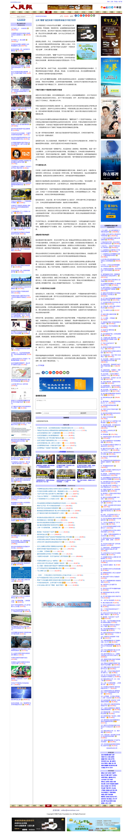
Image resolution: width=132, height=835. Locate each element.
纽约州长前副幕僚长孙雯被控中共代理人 (55, 522)
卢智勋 (103, 790)
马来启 (109, 773)
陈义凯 (115, 790)
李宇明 (114, 786)
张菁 (102, 777)
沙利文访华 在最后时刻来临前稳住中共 (56, 542)
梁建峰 (106, 765)
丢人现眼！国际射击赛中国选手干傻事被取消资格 (60, 566)
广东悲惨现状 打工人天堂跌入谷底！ (55, 499)
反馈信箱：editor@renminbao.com (66, 810)
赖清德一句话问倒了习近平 (53, 532)
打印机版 (41, 365)
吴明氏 (108, 781)
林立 (107, 803)
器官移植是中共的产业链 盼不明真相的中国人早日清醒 (61, 537)
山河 (102, 779)
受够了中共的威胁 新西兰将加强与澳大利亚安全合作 (61, 580)
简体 (108, 1)
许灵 (110, 803)
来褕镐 (112, 784)
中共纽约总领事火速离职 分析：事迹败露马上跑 (58, 491)
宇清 (108, 794)
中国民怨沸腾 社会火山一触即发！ (55, 560)
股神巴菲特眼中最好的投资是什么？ (55, 549)
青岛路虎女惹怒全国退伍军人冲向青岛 (57, 517)
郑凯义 (106, 763)
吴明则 (108, 796)
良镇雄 (108, 790)
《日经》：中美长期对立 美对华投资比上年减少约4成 (60, 575)
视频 (111, 12)
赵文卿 (103, 801)
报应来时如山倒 (49, 534)
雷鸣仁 (106, 777)
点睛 (105, 794)
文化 (83, 12)
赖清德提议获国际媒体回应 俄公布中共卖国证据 (59, 510)
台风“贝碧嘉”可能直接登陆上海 (52, 440)
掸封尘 (103, 781)
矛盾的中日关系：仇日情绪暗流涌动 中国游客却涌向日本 (60, 428)
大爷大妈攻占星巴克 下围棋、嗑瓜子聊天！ (58, 585)
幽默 (41, 12)
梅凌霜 (106, 754)
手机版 (116, 1)
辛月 (110, 786)
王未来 (108, 784)
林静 (102, 765)
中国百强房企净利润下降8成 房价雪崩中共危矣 (58, 539)
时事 (34, 12)
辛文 (105, 757)
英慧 (102, 794)
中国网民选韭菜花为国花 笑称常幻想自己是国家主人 (61, 488)
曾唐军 (116, 784)
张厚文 (114, 761)
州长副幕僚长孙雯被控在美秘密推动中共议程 (57, 503)
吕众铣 (114, 788)
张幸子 (111, 775)
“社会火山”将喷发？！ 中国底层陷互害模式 (57, 496)
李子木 (108, 767)
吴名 (102, 763)
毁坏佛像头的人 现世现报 (52, 520)
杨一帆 (109, 761)
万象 (69, 12)
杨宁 (105, 779)
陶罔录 (103, 796)
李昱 (102, 761)
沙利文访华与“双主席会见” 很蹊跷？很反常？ (58, 563)
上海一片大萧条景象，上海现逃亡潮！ (56, 527)
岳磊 (114, 801)
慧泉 (111, 794)
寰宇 (97, 12)
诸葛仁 (103, 803)
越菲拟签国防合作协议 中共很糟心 (54, 554)
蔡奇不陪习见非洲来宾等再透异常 (55, 508)
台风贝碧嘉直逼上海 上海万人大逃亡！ (56, 443)
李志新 (103, 788)
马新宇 (114, 773)
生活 (76, 12)
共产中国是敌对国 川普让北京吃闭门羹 (56, 577)
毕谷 (102, 792)
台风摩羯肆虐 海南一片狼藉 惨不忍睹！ (56, 445)
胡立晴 (115, 765)
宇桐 (107, 788)
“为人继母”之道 (49, 571)
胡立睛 (103, 784)
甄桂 (114, 792)
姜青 (111, 801)
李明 (105, 759)
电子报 (120, 1)
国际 (48, 12)
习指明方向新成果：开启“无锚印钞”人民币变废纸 (60, 556)
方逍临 (103, 767)
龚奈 (110, 763)
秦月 (111, 779)
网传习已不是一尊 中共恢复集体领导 (54, 505)
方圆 (114, 781)
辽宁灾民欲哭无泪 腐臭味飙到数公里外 (56, 568)
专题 (90, 12)
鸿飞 (115, 796)
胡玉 (102, 786)
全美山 (115, 775)
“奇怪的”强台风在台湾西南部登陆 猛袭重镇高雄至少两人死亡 (62, 430)
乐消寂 (106, 786)
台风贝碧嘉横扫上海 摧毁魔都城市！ (56, 435)
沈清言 (112, 757)
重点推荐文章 (21, 23)
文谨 (108, 757)
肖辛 (111, 767)
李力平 (115, 799)
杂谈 (118, 12)
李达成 (108, 801)
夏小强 (106, 799)
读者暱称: (39, 413)
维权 (104, 12)
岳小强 (114, 763)
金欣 (102, 754)
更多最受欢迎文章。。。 (113, 748)
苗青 (102, 799)
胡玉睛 (111, 765)
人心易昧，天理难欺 (50, 551)
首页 (13, 12)
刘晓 (102, 757)
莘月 (110, 788)
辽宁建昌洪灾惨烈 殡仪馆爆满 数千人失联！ (58, 513)
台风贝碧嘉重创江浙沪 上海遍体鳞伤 (56, 433)
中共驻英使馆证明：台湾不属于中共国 (57, 582)
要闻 (20, 12)
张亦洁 (112, 796)
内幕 (27, 12)
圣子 (108, 779)
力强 (108, 759)
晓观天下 (107, 792)
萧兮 (105, 761)
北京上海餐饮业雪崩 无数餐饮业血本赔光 (57, 546)
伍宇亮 (112, 759)
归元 (114, 777)
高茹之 (111, 799)
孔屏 (113, 754)
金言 (111, 790)
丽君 (110, 754)
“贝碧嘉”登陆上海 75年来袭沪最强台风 (56, 438)
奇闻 (55, 12)
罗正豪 (106, 775)
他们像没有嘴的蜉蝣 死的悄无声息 (56, 525)
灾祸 (62, 12)
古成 (105, 773)
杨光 (102, 775)
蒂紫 (111, 792)
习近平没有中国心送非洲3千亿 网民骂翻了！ (58, 494)
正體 (112, 1)
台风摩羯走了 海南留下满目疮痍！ (54, 448)
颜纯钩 (111, 777)
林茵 (111, 781)
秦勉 (102, 773)
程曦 (102, 759)
